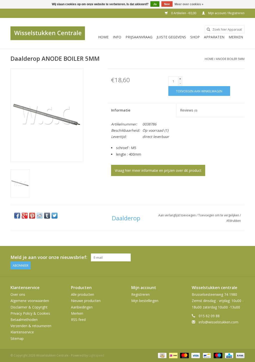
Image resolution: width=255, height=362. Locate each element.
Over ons (17, 294)
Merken (236, 37)
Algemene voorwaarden (29, 300)
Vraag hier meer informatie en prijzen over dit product (158, 170)
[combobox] (225, 29)
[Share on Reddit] (40, 216)
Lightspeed (96, 355)
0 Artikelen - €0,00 (183, 13)
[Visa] (195, 355)
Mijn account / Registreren (226, 13)
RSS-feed (78, 319)
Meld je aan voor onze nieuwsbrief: (48, 257)
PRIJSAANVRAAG (139, 37)
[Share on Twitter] (55, 216)
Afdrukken (233, 221)
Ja (155, 4)
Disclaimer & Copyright (29, 307)
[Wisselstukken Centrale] (47, 33)
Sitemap (17, 338)
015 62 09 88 (209, 315)
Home (103, 37)
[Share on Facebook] (17, 216)
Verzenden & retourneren (30, 325)
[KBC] (228, 355)
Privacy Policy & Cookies (30, 313)
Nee (167, 4)
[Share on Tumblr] (47, 216)
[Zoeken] (208, 29)
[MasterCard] (184, 355)
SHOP (195, 37)
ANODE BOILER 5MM (230, 59)
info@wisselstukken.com (218, 322)
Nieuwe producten (86, 300)
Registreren (140, 294)
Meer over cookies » (189, 4)
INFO (117, 37)
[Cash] (161, 355)
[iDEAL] (172, 355)
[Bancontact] (206, 355)
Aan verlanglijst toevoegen (177, 215)
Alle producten (82, 294)
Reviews (188, 110)
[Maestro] (217, 355)
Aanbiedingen (82, 307)
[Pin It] (32, 216)
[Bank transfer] (239, 355)
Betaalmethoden (24, 319)
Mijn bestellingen (144, 300)
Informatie (120, 110)
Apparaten (214, 37)
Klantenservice (22, 332)
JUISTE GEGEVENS (171, 37)
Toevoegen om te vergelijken (219, 215)
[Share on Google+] (25, 216)
